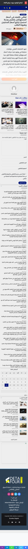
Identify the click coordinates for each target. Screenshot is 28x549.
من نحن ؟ (14, 498)
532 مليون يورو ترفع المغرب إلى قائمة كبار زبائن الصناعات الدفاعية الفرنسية (10, 418)
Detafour (19, 29)
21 (10, 385)
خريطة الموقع (14, 510)
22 (6, 385)
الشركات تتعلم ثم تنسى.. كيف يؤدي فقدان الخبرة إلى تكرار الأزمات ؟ (7, 111)
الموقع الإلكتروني (22, 168)
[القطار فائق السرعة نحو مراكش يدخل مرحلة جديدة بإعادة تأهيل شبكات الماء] (23, 432)
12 (17, 382)
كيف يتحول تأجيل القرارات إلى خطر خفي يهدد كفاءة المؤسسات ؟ (21, 127)
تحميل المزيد (14, 439)
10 (25, 382)
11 (21, 382)
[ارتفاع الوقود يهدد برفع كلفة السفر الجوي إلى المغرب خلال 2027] (23, 425)
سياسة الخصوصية (14, 505)
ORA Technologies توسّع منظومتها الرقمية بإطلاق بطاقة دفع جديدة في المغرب (9, 411)
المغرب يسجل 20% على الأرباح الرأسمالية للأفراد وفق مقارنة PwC (10, 403)
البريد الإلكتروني (23, 162)
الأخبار (14, 11)
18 (21, 385)
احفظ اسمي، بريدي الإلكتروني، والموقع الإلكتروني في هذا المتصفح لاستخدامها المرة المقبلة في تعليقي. (14, 176)
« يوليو (25, 395)
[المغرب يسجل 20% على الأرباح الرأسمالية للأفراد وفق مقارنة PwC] (23, 403)
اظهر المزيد (14, 79)
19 (17, 385)
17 (25, 385)
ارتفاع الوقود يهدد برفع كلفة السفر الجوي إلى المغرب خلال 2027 (10, 425)
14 (10, 382)
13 (14, 382)
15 (6, 382)
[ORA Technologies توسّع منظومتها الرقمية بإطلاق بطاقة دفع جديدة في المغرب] (23, 411)
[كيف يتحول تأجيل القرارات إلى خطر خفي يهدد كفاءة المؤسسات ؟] (21, 121)
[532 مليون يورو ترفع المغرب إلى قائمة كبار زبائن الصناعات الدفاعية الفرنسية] (23, 418)
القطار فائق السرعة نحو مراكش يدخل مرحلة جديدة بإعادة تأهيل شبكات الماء (10, 432)
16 (2, 382)
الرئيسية (21, 11)
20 (14, 385)
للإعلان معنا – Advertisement (14, 502)
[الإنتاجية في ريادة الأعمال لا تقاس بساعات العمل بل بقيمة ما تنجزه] (7, 121)
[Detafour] (24, 8)
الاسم (25, 157)
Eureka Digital (14, 518)
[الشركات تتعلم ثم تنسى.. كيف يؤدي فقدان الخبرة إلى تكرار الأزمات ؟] (7, 105)
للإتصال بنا (14, 500)
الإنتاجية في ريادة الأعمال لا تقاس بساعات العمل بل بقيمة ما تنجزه (7, 127)
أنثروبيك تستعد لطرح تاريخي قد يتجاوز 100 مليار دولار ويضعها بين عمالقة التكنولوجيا (21, 111)
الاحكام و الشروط (14, 507)
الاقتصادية (6, 11)
